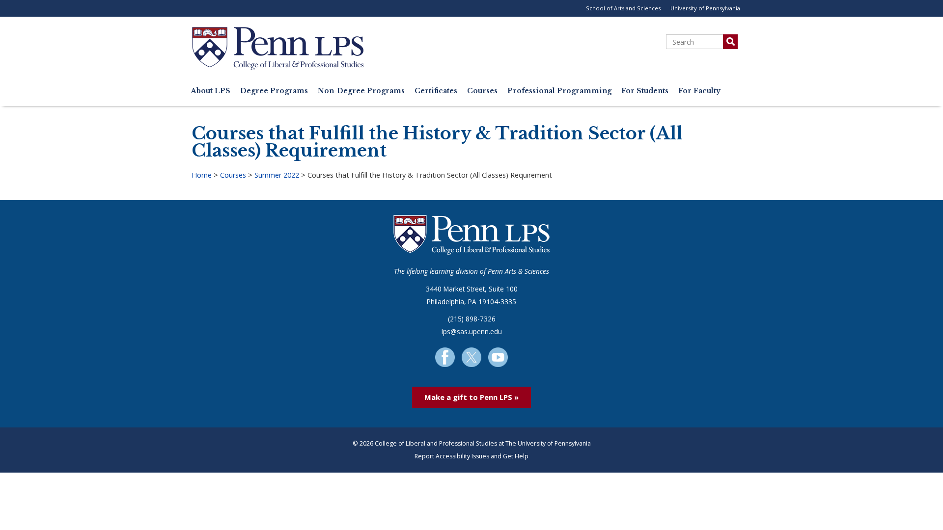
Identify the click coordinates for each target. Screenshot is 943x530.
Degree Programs (274, 91)
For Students (644, 91)
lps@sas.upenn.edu (472, 331)
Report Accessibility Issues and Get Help (471, 456)
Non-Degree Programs (361, 91)
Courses (482, 91)
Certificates (436, 91)
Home (202, 175)
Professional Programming (559, 91)
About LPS (210, 91)
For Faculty (699, 91)
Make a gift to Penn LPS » (471, 397)
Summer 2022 (276, 175)
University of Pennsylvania (705, 8)
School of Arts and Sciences (623, 8)
